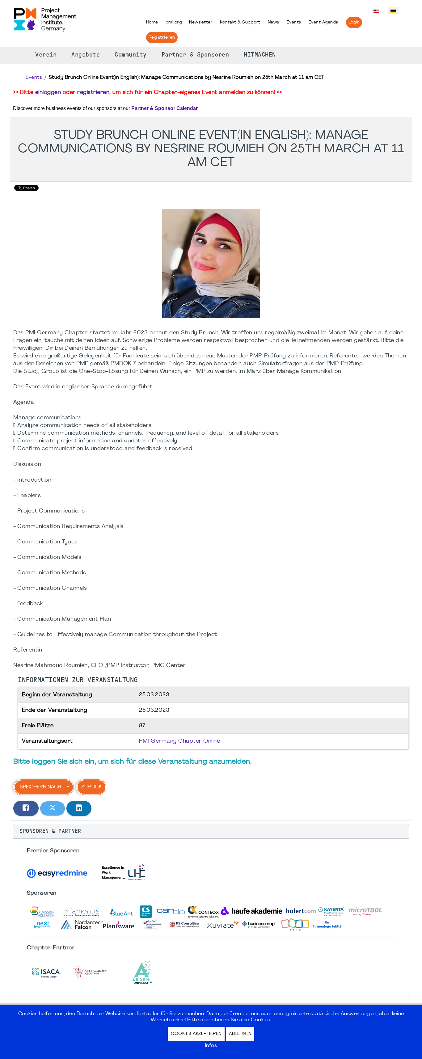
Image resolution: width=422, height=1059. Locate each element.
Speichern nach (40, 787)
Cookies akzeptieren (196, 1034)
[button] (211, 831)
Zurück (91, 787)
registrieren (93, 92)
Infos (211, 1045)
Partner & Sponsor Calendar (164, 108)
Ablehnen (240, 1034)
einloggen (48, 92)
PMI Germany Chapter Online (179, 741)
